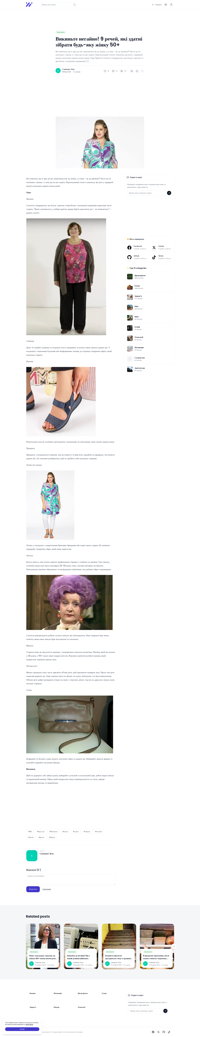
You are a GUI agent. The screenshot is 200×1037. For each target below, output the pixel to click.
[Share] (137, 71)
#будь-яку (41, 831)
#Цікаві (52, 837)
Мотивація (58, 993)
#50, (30, 831)
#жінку (65, 831)
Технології (81, 1007)
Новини (32, 993)
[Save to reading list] (132, 71)
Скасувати (47, 889)
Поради (56, 1007)
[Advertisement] (95, 16)
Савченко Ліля (68, 69)
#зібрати (87, 831)
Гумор (104, 993)
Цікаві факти (60, 32)
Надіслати (33, 889)
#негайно (98, 831)
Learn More (29, 1024)
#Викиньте (53, 831)
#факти (41, 837)
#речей (31, 837)
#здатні (76, 831)
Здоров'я (33, 1007)
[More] (142, 71)
